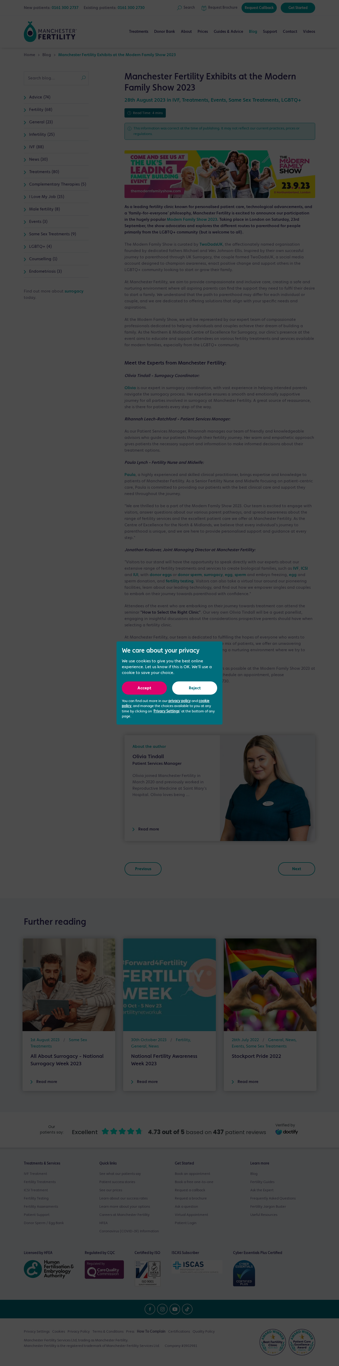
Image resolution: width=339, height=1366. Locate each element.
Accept (144, 688)
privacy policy (179, 701)
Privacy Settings (167, 711)
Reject (195, 688)
